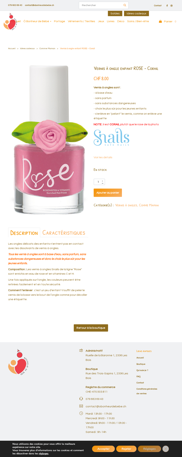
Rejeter (126, 449)
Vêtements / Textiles (81, 21)
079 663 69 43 (15, 5)
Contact (158, 6)
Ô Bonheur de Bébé (36, 21)
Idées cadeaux (136, 13)
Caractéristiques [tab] (63, 232)
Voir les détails (103, 157)
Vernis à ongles (126, 205)
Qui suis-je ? (142, 370)
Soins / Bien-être (138, 21)
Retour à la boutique (91, 327)
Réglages (149, 449)
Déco (120, 21)
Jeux (101, 21)
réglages (43, 453)
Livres (110, 21)
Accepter (103, 449)
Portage (59, 21)
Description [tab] (24, 232)
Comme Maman (47, 48)
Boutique (140, 364)
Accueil (16, 21)
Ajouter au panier (108, 192)
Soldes (115, 13)
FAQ (138, 376)
